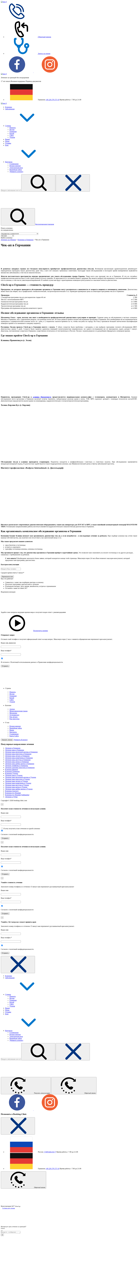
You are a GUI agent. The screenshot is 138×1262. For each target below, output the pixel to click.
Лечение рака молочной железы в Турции (20, 777)
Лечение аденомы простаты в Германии (20, 767)
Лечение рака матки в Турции (16, 787)
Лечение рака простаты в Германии (18, 754)
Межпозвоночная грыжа (18, 711)
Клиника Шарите (11, 769)
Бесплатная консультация (44, 224)
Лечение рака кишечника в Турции (18, 783)
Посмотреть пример (40, 631)
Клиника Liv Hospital (13, 793)
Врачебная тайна (15, 728)
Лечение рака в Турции (13, 775)
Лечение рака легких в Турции (16, 781)
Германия (12, 696)
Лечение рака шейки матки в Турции (19, 789)
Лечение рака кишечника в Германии (19, 758)
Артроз (12, 709)
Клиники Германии (12, 771)
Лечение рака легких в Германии (17, 756)
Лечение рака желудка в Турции (17, 785)
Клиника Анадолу (12, 791)
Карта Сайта (14, 736)
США (11, 700)
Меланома (13, 713)
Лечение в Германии (12, 748)
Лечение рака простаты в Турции (17, 779)
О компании (14, 734)
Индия (11, 694)
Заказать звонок (7, 740)
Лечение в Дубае (11, 797)
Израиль (12, 692)
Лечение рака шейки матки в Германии (19, 764)
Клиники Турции (11, 773)
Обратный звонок (90, 1093)
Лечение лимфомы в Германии (16, 766)
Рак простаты (14, 719)
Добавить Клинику (21, 740)
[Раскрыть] (2, 1230)
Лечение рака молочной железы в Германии (21, 752)
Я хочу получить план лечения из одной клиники (21, 828)
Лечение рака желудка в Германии (18, 760)
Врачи (11, 730)
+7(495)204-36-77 (49, 1152)
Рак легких (13, 717)
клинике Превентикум (42, 397)
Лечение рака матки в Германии (17, 762)
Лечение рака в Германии (14, 750)
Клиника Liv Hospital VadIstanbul (17, 795)
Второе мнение (15, 726)
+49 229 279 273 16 (52, 100)
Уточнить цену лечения (8, 1208)
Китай (11, 698)
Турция (12, 702)
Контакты (13, 732)
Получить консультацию (42, 1093)
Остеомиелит (14, 715)
